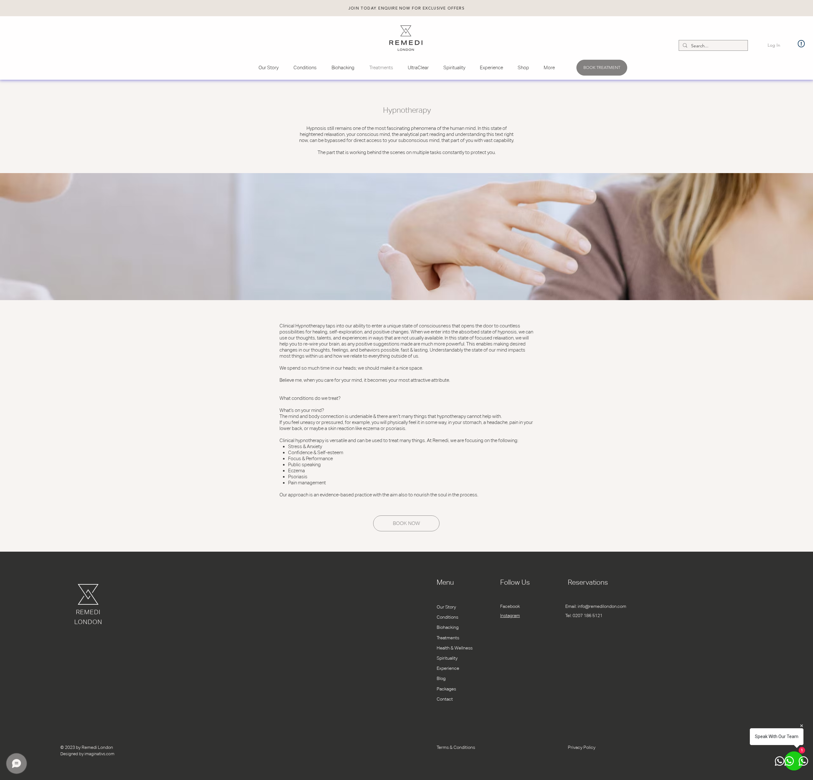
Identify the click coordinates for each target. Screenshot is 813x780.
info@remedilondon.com (602, 606)
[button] (406, 8)
